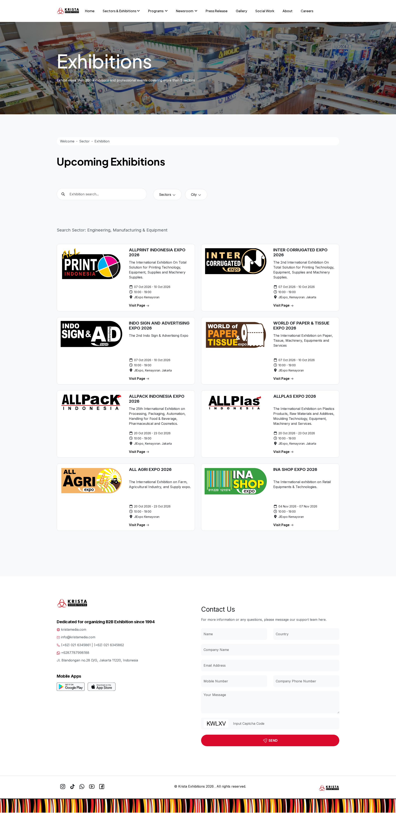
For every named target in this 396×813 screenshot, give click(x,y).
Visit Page (137, 305)
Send (273, 740)
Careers (307, 11)
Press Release (216, 11)
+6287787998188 (75, 653)
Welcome (67, 141)
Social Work (264, 11)
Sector (84, 141)
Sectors (165, 194)
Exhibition (102, 141)
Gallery (241, 11)
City (194, 194)
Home (89, 11)
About (287, 11)
